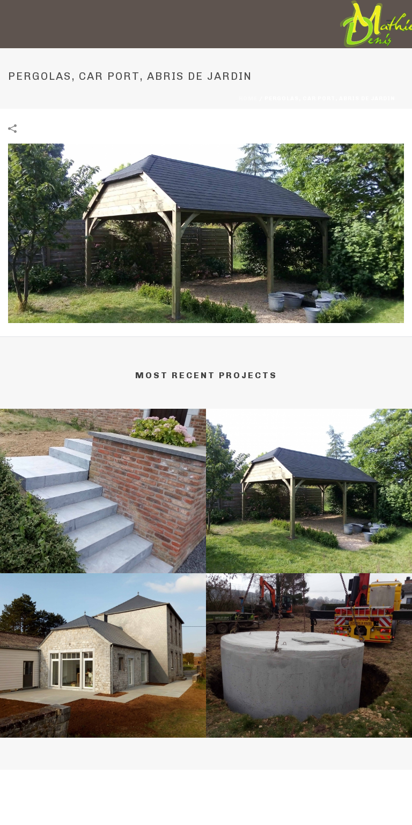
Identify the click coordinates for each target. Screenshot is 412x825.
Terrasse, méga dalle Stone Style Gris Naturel (103, 720)
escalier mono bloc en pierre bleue (103, 556)
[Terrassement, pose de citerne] (309, 617)
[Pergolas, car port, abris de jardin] (206, 232)
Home (248, 98)
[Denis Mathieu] (370, 24)
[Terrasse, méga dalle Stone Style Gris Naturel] (103, 617)
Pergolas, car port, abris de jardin (309, 556)
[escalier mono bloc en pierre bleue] (103, 452)
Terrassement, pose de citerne (309, 720)
